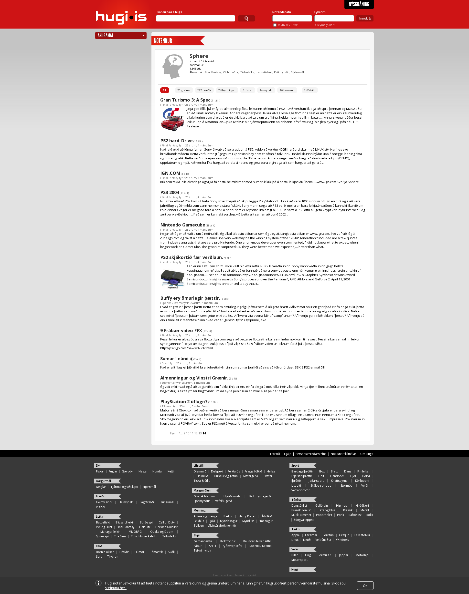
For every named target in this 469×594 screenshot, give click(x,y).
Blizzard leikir (125, 522)
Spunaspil (102, 536)
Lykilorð (320, 12)
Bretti (165, 363)
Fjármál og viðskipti (124, 487)
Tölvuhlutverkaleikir (144, 536)
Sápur (198, 546)
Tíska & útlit (202, 481)
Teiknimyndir (203, 550)
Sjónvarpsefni (232, 546)
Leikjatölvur (264, 72)
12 (196, 433)
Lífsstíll (198, 465)
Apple (295, 535)
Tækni (295, 529)
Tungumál (167, 502)
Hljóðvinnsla (232, 496)
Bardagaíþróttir (302, 471)
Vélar (294, 549)
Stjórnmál (297, 72)
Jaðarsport (316, 481)
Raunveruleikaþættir (257, 541)
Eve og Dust (104, 527)
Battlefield (103, 522)
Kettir (171, 471)
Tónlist (296, 500)
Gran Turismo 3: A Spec (185, 100)
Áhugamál (105, 35)
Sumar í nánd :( (176, 358)
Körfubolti (362, 481)
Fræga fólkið (253, 471)
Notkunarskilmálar (343, 454)
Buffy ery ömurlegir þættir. (190, 298)
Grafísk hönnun (204, 496)
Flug (308, 555)
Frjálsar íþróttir (301, 476)
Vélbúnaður (230, 72)
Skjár (197, 535)
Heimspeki (126, 502)
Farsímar (311, 535)
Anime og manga (205, 516)
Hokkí (366, 476)
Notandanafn (281, 12)
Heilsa (271, 471)
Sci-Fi (212, 546)
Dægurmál (103, 481)
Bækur (228, 516)
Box (322, 471)
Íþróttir (296, 481)
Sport (295, 465)
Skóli (171, 552)
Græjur (344, 535)
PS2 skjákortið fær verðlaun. (191, 257)
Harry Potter (247, 516)
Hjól (353, 476)
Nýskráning (359, 4)
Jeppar (343, 555)
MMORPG (135, 532)
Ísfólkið (267, 516)
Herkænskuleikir (166, 527)
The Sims (120, 536)
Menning (200, 510)
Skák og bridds (320, 485)
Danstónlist (299, 505)
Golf (321, 476)
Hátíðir (124, 552)
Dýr (98, 465)
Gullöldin (321, 505)
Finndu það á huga (169, 12)
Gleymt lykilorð (325, 25)
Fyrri (173, 433)
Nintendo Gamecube (182, 225)
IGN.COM (170, 173)
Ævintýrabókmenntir (222, 525)
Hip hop (341, 505)
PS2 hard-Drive (176, 140)
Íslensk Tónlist (301, 510)
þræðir (204, 90)
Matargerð (250, 476)
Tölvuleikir (247, 72)
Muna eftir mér (288, 24)
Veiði (364, 485)
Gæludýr (128, 471)
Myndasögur (228, 521)
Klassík (347, 510)
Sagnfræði (147, 502)
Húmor (139, 552)
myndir (266, 90)
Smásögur (266, 521)
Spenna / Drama (172, 303)
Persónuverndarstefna (311, 454)
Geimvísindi (104, 502)
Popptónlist (324, 515)
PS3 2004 (169, 192)
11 (191, 433)
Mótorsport (299, 560)
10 (187, 433)
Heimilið (202, 476)
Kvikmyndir (281, 72)
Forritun (328, 535)
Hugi (294, 569)
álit (309, 90)
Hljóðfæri (362, 505)
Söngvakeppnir (304, 520)
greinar (184, 90)
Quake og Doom (161, 532)
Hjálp (287, 454)
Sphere (199, 55)
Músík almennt (301, 515)
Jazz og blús (327, 510)
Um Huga (366, 454)
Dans (347, 471)
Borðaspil (146, 522)
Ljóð (212, 521)
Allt (165, 90)
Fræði (100, 496)
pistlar (248, 90)
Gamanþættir (203, 541)
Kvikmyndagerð (260, 496)
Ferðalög (234, 471)
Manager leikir (110, 532)
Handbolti (337, 476)
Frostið (275, 454)
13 (200, 433)
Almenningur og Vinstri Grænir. (194, 378)
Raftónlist (355, 515)
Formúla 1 (325, 555)
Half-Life (145, 527)
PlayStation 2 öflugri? (184, 401)
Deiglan (101, 487)
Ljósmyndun (202, 501)
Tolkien (199, 525)
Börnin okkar (105, 552)
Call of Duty (167, 522)
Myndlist (248, 521)
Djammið (200, 471)
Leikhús (199, 521)
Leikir (100, 516)
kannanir (287, 90)
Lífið (99, 546)
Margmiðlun (202, 490)
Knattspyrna (339, 481)
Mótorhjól (362, 555)
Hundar (157, 471)
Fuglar (113, 471)
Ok (365, 585)
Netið (307, 540)
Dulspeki (217, 471)
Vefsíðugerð (223, 501)
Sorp (99, 556)
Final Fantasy (212, 72)
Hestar (143, 471)
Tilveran (167, 406)
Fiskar (100, 471)
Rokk (369, 515)
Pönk (340, 515)
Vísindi (100, 507)
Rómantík (156, 552)
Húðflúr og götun (226, 476)
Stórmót (346, 485)
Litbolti (296, 485)
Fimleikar (363, 471)
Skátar (268, 476)
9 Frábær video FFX (181, 330)
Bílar (294, 555)
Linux (294, 540)
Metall (365, 510)
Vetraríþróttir (300, 490)
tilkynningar (227, 90)
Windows (342, 540)
